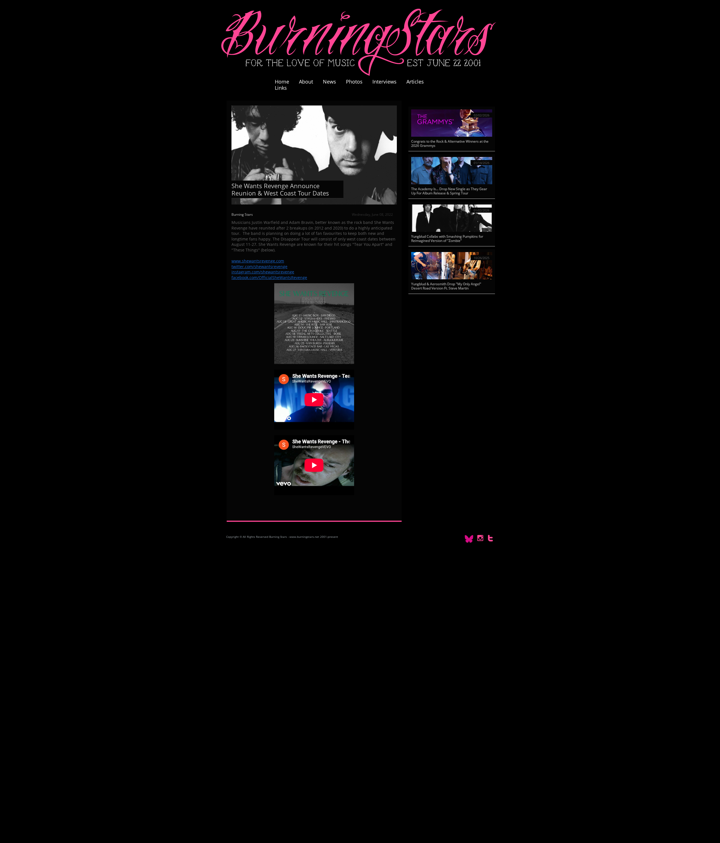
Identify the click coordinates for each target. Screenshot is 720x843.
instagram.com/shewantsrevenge (262, 272)
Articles (415, 81)
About (306, 81)
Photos (357, 81)
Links (281, 87)
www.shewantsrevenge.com (257, 261)
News (329, 81)
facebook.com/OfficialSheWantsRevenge (269, 277)
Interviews (384, 81)
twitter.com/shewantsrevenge (259, 266)
